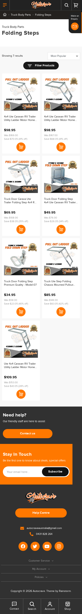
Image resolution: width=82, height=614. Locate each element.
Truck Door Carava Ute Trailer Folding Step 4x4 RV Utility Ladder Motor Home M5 (20, 201)
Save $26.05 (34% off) (56, 221)
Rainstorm (65, 591)
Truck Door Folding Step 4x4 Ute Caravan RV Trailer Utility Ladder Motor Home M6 (60, 201)
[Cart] (76, 5)
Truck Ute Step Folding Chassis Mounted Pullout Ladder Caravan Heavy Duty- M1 (61, 283)
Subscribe (55, 471)
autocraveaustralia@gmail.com (44, 528)
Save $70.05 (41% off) (15, 139)
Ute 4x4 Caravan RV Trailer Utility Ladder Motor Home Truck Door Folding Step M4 (20, 365)
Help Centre (41, 513)
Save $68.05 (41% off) (56, 139)
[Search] (66, 5)
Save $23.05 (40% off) (16, 303)
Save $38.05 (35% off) (16, 221)
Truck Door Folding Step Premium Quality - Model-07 (20, 283)
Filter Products (44, 65)
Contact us (27, 433)
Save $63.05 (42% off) (56, 303)
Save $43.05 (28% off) (16, 386)
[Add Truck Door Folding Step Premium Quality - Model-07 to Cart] (21, 311)
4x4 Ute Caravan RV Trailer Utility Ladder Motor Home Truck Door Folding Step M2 (20, 118)
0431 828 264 (43, 534)
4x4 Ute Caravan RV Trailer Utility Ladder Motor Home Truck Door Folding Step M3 (60, 118)
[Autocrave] (41, 5)
